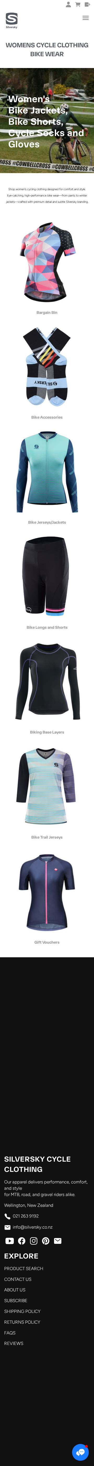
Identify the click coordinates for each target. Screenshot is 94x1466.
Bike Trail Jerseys (47, 837)
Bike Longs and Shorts (47, 627)
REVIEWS (13, 1343)
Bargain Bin (47, 312)
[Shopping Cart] (78, 4)
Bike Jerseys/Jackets (47, 522)
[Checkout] (87, 4)
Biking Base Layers (47, 732)
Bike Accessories (47, 417)
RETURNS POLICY (22, 1322)
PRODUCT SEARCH (23, 1268)
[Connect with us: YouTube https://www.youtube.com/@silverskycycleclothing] (9, 1242)
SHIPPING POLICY (22, 1311)
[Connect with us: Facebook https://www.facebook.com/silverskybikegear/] (21, 1242)
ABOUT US (14, 1289)
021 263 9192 (26, 1216)
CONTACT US (17, 1279)
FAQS (9, 1332)
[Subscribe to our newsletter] (57, 1242)
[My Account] (68, 4)
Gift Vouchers (47, 942)
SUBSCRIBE (15, 1300)
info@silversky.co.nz (32, 1227)
